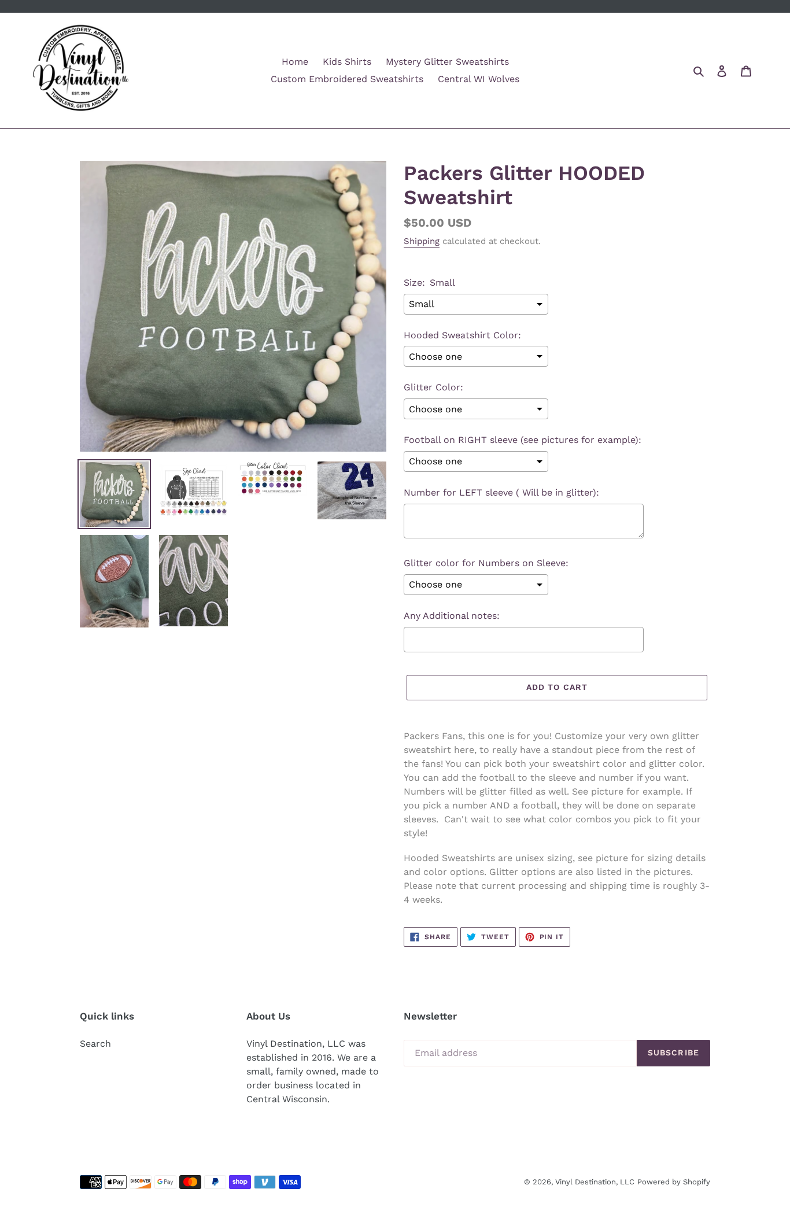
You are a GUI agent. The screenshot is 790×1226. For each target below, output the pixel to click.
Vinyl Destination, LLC (594, 1181)
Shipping (422, 241)
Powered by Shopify (673, 1181)
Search (95, 1043)
